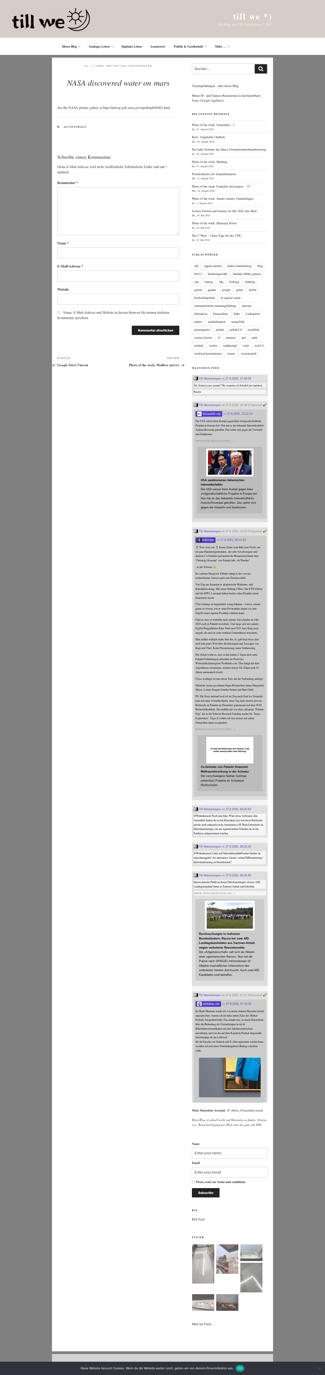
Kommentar (67, 182)
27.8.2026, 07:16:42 (238, 1003)
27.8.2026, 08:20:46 (238, 875)
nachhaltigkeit (217, 322)
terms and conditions (231, 1181)
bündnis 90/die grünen (247, 274)
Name (63, 243)
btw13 (198, 274)
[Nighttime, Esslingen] (227, 1303)
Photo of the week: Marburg (209, 162)
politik (220, 329)
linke (237, 314)
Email (196, 1162)
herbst (252, 290)
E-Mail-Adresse (70, 266)
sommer (231, 337)
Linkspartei (253, 314)
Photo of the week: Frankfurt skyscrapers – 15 (221, 186)
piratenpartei (202, 329)
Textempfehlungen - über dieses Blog (215, 86)
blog (260, 266)
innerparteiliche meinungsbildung (215, 306)
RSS (258, 1125)
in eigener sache (231, 298)
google (226, 290)
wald (246, 345)
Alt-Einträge (75, 127)
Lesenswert (158, 46)
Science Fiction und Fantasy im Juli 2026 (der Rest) (224, 211)
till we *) (252, 16)
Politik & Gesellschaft (188, 46)
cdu (196, 282)
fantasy (209, 282)
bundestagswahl (217, 274)
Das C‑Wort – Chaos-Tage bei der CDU (216, 235)
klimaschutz (220, 314)
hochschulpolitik (204, 298)
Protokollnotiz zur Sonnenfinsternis (214, 174)
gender (212, 290)
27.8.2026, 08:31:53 (233, 540)
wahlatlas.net (210, 1003)
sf (219, 337)
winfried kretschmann (208, 353)
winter (231, 353)
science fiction (203, 337)
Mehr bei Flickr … (204, 1324)
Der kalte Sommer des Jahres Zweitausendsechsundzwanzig (229, 149)
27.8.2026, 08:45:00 (238, 809)
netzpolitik (238, 322)
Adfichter (208, 540)
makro (198, 322)
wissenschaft (248, 353)
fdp (221, 282)
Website (63, 289)
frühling (250, 282)
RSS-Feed (198, 1219)
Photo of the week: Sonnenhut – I (213, 125)
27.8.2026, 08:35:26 (238, 846)
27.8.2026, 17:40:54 (238, 378)
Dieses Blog (69, 46)
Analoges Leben (99, 46)
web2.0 (259, 345)
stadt (254, 337)
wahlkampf (230, 345)
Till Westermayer (136, 66)
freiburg (234, 282)
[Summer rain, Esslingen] (203, 1264)
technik (198, 345)
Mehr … (220, 46)
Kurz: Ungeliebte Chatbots (208, 137)
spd (243, 337)
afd (196, 266)
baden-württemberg (239, 266)
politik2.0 (236, 329)
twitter (213, 345)
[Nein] (319, 1368)
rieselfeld (253, 329)
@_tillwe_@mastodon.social (245, 1110)
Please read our (220, 1181)
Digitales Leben (131, 46)
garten (198, 290)
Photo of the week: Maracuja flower (214, 223)
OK (240, 1368)
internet (246, 306)
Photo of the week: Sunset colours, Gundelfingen (222, 198)
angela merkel (213, 266)
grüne (239, 290)
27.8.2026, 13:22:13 (239, 413)
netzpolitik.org (211, 413)
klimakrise (200, 314)
